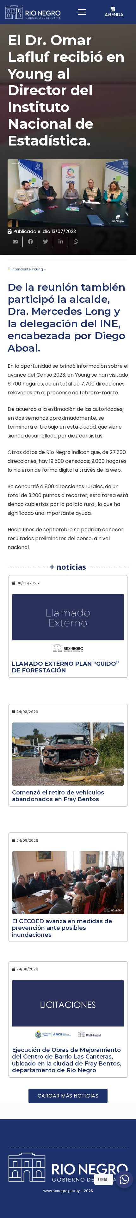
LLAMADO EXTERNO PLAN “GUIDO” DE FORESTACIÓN (65, 667)
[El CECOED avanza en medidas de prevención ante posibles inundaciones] (68, 882)
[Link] (33, 12)
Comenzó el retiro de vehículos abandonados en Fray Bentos (58, 796)
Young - (39, 269)
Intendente (21, 269)
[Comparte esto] (30, 241)
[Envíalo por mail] (15, 241)
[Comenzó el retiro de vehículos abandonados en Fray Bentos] (68, 754)
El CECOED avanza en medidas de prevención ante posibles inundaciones (62, 928)
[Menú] (82, 12)
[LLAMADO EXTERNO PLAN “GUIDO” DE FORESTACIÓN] (68, 625)
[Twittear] (45, 241)
